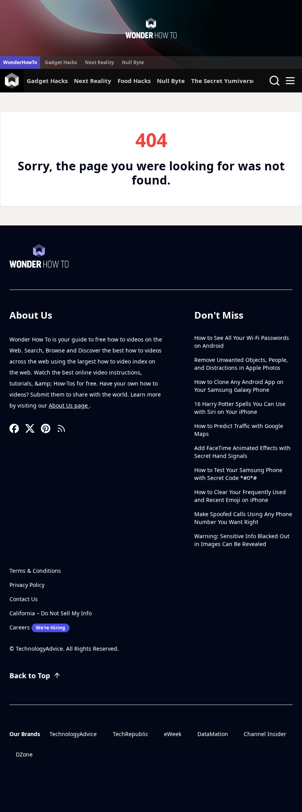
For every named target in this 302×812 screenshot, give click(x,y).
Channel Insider (265, 734)
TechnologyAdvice (73, 734)
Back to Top (29, 675)
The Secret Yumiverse (223, 81)
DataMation (212, 734)
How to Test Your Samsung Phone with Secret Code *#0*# (238, 474)
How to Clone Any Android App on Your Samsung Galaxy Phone (239, 385)
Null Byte (133, 62)
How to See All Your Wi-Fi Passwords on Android (241, 341)
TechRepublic (130, 734)
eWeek (172, 734)
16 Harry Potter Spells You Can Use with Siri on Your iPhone (239, 407)
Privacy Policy (26, 585)
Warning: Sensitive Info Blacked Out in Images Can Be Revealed (241, 540)
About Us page (69, 405)
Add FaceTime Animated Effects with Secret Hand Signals (242, 452)
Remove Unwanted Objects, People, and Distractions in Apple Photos (241, 363)
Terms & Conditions (35, 570)
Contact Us (23, 599)
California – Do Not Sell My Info (50, 613)
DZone (24, 754)
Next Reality (99, 62)
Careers (37, 627)
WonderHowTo (20, 62)
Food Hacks (134, 81)
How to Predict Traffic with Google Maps (238, 429)
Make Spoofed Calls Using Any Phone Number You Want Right (243, 518)
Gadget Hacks (61, 62)
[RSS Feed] (61, 428)
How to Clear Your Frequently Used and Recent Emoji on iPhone (240, 496)
